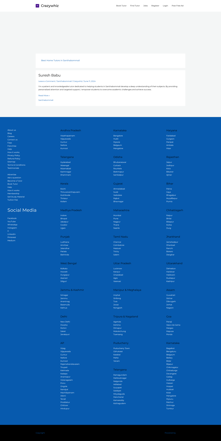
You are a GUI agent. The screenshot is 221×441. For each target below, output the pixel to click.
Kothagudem (119, 403)
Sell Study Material (16, 197)
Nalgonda (117, 381)
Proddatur (65, 402)
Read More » (44, 95)
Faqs (9, 143)
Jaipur (169, 162)
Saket (63, 331)
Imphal (116, 295)
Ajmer (169, 175)
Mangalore (118, 148)
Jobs (145, 6)
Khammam (65, 175)
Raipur (169, 215)
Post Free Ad (177, 6)
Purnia (169, 201)
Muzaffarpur (171, 198)
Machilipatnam (67, 393)
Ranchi (169, 248)
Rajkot (116, 198)
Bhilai (168, 218)
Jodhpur (170, 165)
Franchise (11, 146)
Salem (116, 255)
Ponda (169, 334)
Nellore (63, 145)
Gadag (169, 377)
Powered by (170, 433)
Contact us (12, 140)
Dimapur (117, 328)
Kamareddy (118, 400)
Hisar (168, 148)
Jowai (116, 305)
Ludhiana (64, 242)
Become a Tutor (14, 181)
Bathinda (64, 255)
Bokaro (169, 251)
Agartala (117, 322)
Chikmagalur (172, 367)
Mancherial (118, 397)
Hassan (169, 383)
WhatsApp (12, 225)
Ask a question (14, 178)
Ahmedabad (119, 189)
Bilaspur (170, 222)
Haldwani (170, 275)
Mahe (116, 358)
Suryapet (117, 388)
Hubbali (170, 389)
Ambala (169, 145)
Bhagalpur (171, 195)
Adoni (63, 396)
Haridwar (170, 272)
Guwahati (170, 295)
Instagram (12, 228)
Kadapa (63, 374)
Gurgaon (170, 139)
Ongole (63, 386)
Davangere (171, 374)
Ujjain (63, 228)
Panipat (169, 142)
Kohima (117, 325)
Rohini (63, 328)
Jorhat (169, 305)
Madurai (117, 248)
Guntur (63, 142)
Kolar (168, 393)
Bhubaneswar (119, 162)
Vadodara (117, 195)
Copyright (40, 433)
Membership (13, 193)
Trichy (116, 251)
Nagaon (170, 308)
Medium (11, 240)
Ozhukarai (118, 351)
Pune (115, 218)
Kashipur (170, 281)
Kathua (63, 308)
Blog (9, 133)
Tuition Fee (12, 200)
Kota (168, 168)
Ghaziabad (118, 275)
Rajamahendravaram (70, 364)
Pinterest (11, 237)
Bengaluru (171, 351)
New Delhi (65, 322)
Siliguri (63, 281)
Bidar (168, 361)
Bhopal (63, 218)
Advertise (11, 174)
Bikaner (169, 172)
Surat (115, 192)
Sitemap (11, 162)
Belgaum (117, 145)
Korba (169, 225)
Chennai (117, 242)
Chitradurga (171, 370)
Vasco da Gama (173, 325)
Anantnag (65, 301)
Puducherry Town (121, 348)
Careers (10, 136)
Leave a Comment (46, 81)
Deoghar (170, 255)
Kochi (63, 189)
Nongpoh (117, 308)
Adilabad (117, 384)
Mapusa (170, 331)
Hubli (115, 139)
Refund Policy (13, 159)
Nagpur (116, 222)
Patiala (63, 251)
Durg (168, 228)
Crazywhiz (50, 6)
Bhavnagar (118, 201)
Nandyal (64, 389)
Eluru (62, 383)
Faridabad (171, 136)
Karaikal (116, 355)
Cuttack (117, 165)
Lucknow (117, 268)
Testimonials (13, 168)
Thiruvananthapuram (70, 192)
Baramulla (65, 305)
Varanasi (117, 281)
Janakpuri (65, 334)
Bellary (169, 358)
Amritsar (64, 245)
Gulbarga (170, 380)
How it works (13, 152)
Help (9, 149)
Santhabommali (64, 81)
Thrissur (64, 198)
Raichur (169, 402)
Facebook (12, 218)
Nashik (116, 228)
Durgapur (64, 275)
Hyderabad (65, 162)
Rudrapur (170, 278)
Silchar (169, 298)
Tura (115, 301)
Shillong (117, 298)
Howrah (64, 272)
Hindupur (64, 408)
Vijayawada (65, 139)
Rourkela (117, 168)
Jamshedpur (172, 242)
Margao (169, 328)
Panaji (169, 322)
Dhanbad (170, 245)
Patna (169, 189)
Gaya (168, 192)
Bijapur (169, 364)
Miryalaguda (119, 394)
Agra (115, 278)
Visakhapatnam (67, 136)
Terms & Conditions (16, 165)
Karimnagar (65, 172)
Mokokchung (119, 331)
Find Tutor (135, 6)
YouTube (11, 221)
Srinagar (64, 295)
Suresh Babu (49, 75)
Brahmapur (118, 172)
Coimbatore (118, 245)
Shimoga (170, 405)
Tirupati (63, 367)
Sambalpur (118, 175)
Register (155, 6)
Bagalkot (170, 348)
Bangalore (118, 136)
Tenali (63, 399)
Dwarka (63, 325)
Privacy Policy (13, 155)
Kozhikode (65, 195)
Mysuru (169, 399)
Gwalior (63, 225)
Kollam (63, 201)
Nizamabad (65, 168)
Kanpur (116, 272)
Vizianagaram (66, 380)
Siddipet (117, 391)
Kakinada (64, 370)
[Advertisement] (110, 29)
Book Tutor (121, 6)
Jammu (64, 298)
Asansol (63, 278)
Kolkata (63, 268)
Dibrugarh (171, 301)
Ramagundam (120, 375)
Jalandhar (64, 248)
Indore (63, 215)
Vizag (62, 348)
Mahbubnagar (119, 378)
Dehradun (171, 268)
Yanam (116, 361)
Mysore (116, 142)
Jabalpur (64, 222)
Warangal (64, 165)
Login (165, 6)
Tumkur (170, 408)
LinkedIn (11, 234)
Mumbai (117, 215)
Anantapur (65, 377)
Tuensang (118, 334)
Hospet (169, 386)
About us (11, 130)
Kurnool (64, 148)
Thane (116, 225)
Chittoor (64, 405)
